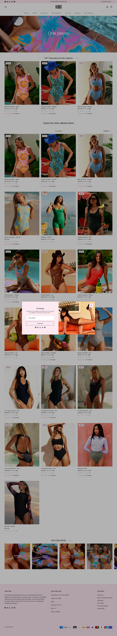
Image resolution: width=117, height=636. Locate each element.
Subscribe (40, 323)
